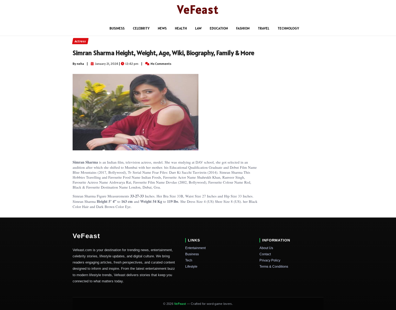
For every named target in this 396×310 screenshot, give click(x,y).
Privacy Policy (269, 260)
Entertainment (195, 248)
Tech (188, 260)
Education (219, 28)
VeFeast (198, 9)
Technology (288, 28)
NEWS (162, 28)
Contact (265, 254)
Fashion (243, 28)
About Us (266, 248)
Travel (263, 28)
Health (181, 28)
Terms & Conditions (273, 266)
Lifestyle (191, 266)
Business (192, 254)
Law (198, 28)
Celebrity (141, 28)
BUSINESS (117, 28)
